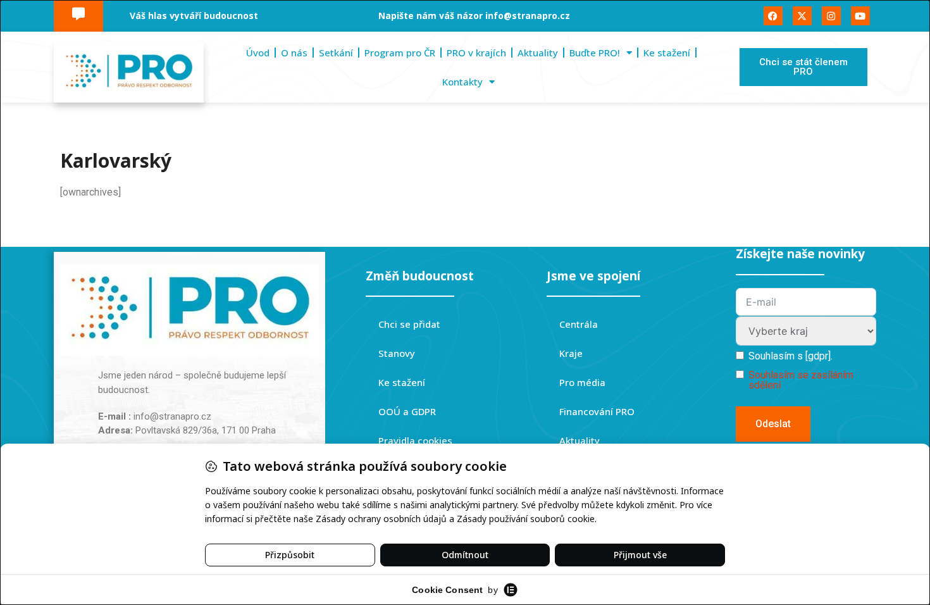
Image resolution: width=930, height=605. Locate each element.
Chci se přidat (409, 324)
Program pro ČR (399, 52)
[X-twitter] (802, 15)
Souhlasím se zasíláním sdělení (800, 380)
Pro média (582, 382)
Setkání (336, 52)
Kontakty (462, 81)
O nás (294, 52)
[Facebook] (773, 15)
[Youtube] (860, 15)
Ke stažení (666, 52)
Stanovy (396, 353)
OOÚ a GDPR (407, 411)
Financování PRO (597, 411)
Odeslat (773, 424)
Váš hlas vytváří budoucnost (194, 15)
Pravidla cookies (415, 440)
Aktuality (538, 52)
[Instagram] (831, 15)
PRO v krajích (476, 52)
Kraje (571, 353)
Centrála (578, 324)
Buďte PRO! (594, 52)
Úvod (258, 52)
